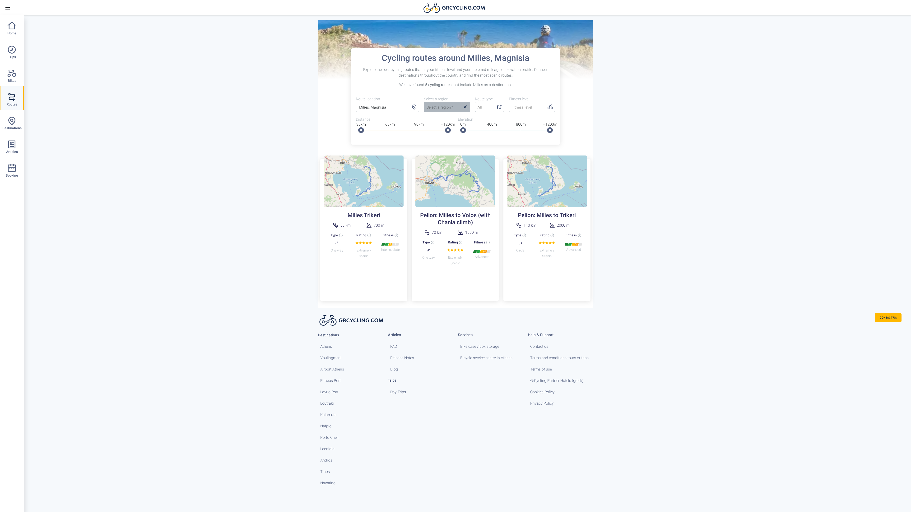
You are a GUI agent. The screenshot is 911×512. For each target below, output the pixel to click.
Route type (484, 99)
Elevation (465, 119)
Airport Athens (332, 369)
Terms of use (541, 369)
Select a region (436, 99)
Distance (363, 119)
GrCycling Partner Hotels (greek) (556, 380)
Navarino (327, 483)
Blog (394, 369)
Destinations (328, 335)
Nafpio (325, 426)
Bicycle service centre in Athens (486, 358)
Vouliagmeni (330, 358)
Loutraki (327, 403)
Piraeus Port (330, 380)
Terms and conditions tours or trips (559, 358)
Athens (326, 346)
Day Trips (398, 392)
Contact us (539, 346)
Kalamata (328, 414)
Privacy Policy (542, 403)
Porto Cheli (329, 437)
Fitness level (519, 99)
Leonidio (327, 449)
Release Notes (402, 358)
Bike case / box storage (479, 346)
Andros (326, 460)
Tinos (325, 471)
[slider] (361, 130)
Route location (368, 99)
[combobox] (387, 107)
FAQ (393, 346)
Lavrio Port (329, 392)
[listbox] (442, 107)
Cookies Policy (542, 392)
